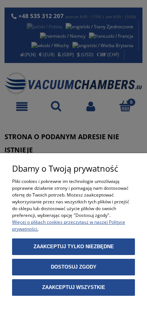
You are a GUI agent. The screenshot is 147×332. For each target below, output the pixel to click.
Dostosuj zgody (73, 267)
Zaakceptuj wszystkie (73, 287)
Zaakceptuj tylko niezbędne (74, 246)
